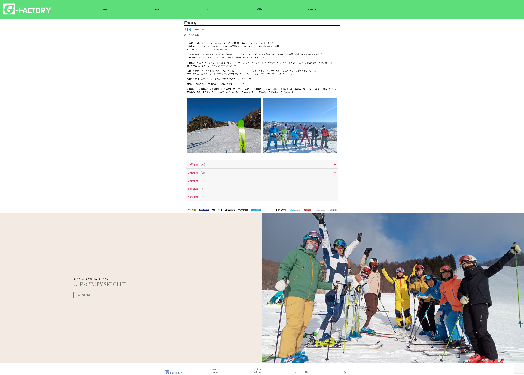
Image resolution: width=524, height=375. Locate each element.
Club (207, 9)
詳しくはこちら (84, 295)
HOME (105, 9)
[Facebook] (345, 372)
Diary (310, 9)
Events (156, 9)
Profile (258, 9)
